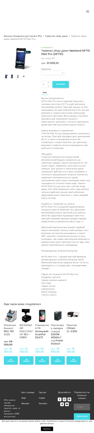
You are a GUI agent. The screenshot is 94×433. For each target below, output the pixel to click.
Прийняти (47, 429)
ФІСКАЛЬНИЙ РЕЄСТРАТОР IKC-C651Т (34, 334)
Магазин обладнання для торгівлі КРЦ (23, 36)
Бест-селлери (27, 388)
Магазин (25, 399)
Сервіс (42, 394)
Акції (23, 394)
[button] (48, 82)
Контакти (43, 399)
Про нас (42, 388)
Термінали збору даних (56, 36)
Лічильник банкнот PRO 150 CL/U (11, 334)
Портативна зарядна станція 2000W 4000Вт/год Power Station (80, 337)
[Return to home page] (30, 11)
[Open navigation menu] (87, 11)
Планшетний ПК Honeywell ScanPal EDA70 (57, 334)
